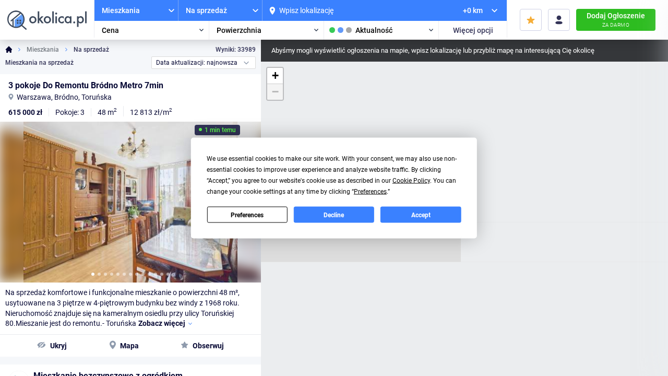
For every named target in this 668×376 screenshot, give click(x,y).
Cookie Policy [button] (411, 180)
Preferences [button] (370, 191)
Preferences (247, 214)
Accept (421, 214)
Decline (334, 214)
